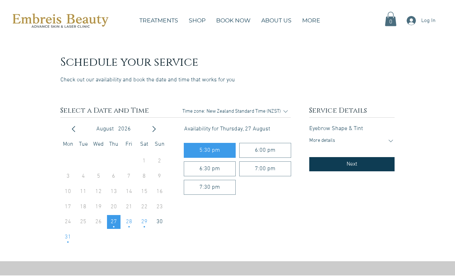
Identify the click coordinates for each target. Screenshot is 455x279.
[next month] (154, 129)
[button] (158, 21)
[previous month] (73, 129)
